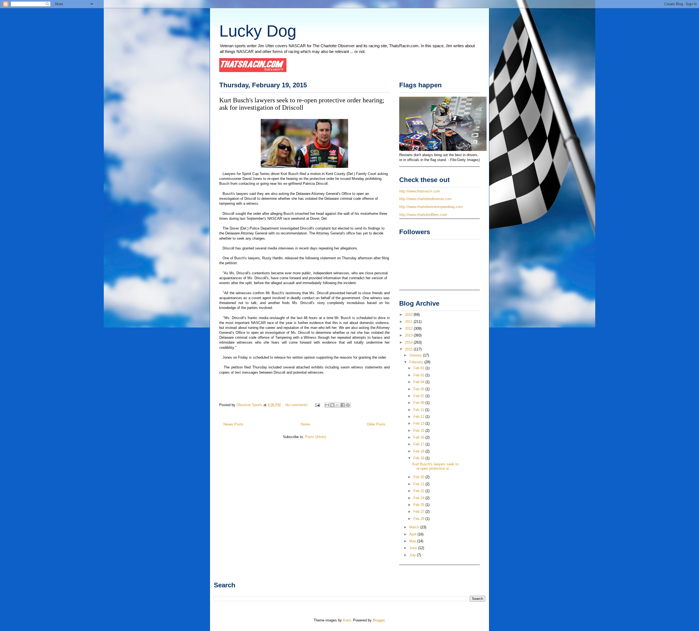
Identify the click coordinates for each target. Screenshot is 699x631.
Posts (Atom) (315, 437)
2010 (409, 314)
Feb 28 (419, 519)
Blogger (378, 620)
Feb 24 (419, 498)
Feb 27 (419, 512)
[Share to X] (337, 405)
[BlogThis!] (332, 405)
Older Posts (376, 424)
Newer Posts (233, 424)
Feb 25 (419, 505)
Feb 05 (419, 389)
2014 (409, 342)
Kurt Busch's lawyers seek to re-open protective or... (435, 466)
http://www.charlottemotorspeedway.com (431, 207)
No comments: (297, 405)
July (413, 555)
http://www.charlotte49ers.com (423, 215)
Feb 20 (419, 477)
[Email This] (327, 405)
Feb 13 (419, 423)
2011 (409, 322)
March (414, 527)
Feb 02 (419, 375)
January (416, 355)
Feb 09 (419, 403)
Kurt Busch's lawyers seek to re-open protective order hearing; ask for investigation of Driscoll (301, 104)
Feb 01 (419, 368)
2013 (409, 335)
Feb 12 (419, 417)
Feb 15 (419, 430)
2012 (409, 328)
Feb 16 (419, 437)
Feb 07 (419, 396)
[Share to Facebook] (342, 405)
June (413, 548)
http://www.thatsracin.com (419, 191)
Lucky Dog (257, 31)
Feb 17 (419, 444)
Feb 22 (419, 491)
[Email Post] (317, 405)
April (413, 534)
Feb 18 (419, 451)
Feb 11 (419, 410)
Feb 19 (419, 458)
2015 (409, 349)
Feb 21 (419, 484)
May (413, 541)
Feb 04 (419, 382)
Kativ (347, 620)
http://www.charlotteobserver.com (425, 199)
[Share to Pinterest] (348, 405)
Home (305, 424)
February (416, 362)
